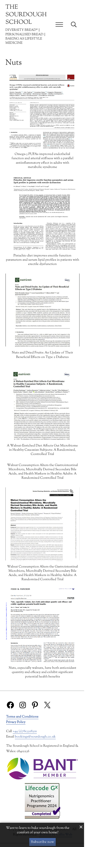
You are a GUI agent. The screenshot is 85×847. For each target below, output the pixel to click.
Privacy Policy (16, 722)
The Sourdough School (26, 15)
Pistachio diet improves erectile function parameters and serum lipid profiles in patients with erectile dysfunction (42, 260)
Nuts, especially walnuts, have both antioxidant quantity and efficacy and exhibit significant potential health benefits (42, 672)
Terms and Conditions (22, 716)
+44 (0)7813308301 (25, 731)
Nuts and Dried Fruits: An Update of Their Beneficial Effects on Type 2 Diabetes (42, 355)
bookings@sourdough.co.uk (35, 736)
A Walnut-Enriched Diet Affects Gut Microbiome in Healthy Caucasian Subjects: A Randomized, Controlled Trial (42, 450)
